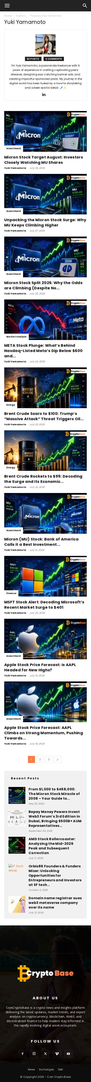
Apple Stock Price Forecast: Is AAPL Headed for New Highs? (40, 667)
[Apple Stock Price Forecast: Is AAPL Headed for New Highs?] (45, 639)
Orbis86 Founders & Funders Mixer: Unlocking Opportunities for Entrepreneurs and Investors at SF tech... (55, 875)
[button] (7, 5)
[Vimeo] (57, 1054)
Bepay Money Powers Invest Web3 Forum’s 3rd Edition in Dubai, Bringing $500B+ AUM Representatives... (55, 818)
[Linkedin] (45, 94)
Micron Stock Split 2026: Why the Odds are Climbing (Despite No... (43, 285)
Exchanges (46, 1069)
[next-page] (57, 759)
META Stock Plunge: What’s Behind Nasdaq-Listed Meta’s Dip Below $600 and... (43, 351)
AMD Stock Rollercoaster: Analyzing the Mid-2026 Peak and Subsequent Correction (52, 846)
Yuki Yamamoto (15, 168)
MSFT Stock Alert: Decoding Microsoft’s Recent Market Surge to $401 (44, 604)
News (31, 1069)
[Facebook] (22, 1054)
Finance (11, 593)
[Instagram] (34, 1054)
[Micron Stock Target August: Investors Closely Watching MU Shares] (45, 131)
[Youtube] (68, 1054)
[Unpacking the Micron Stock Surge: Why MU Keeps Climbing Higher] (45, 194)
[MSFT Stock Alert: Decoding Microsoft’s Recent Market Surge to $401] (45, 576)
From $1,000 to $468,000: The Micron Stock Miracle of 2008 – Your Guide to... (54, 794)
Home (8, 16)
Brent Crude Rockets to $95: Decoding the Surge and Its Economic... (43, 479)
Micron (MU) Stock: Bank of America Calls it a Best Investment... (41, 541)
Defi (60, 1069)
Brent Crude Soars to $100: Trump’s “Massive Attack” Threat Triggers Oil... (44, 416)
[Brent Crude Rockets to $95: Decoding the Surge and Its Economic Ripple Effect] (45, 450)
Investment (13, 148)
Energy (10, 404)
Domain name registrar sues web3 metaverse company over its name (55, 903)
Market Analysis (16, 336)
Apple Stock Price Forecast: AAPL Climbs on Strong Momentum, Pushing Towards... (43, 733)
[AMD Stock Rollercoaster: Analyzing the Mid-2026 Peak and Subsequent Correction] (16, 845)
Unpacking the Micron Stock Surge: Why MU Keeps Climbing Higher (45, 222)
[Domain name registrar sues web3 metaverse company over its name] (16, 904)
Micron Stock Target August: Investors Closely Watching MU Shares (43, 159)
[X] (45, 1054)
